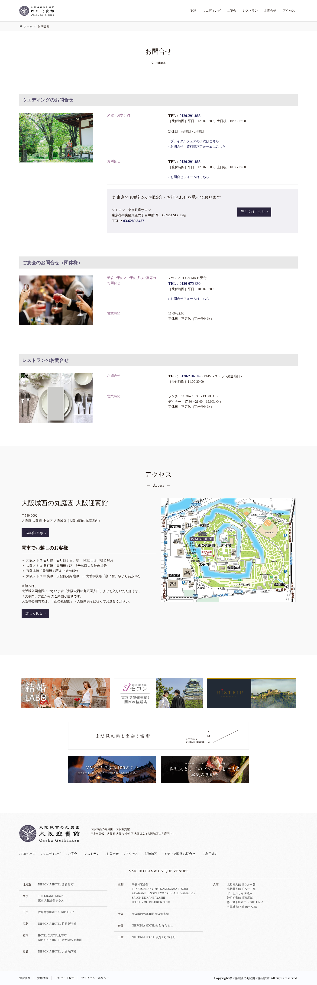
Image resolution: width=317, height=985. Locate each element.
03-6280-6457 (133, 221)
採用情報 (42, 978)
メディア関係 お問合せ (179, 853)
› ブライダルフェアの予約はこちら (193, 141)
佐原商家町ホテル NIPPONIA (56, 912)
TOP (193, 10)
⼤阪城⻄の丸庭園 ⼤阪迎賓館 (150, 914)
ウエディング (212, 10)
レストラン (250, 10)
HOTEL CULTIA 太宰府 (52, 935)
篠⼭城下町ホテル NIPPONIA (245, 902)
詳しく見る (34, 613)
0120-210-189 (190, 376)
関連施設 (150, 853)
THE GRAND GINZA (51, 896)
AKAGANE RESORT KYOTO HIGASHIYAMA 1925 (163, 893)
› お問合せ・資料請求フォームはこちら (197, 146)
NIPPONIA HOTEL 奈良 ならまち (152, 925)
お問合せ (270, 10)
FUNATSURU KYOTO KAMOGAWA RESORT (160, 889)
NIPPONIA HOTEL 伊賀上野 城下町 (154, 937)
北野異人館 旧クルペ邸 (241, 884)
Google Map (34, 533)
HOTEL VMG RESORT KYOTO (151, 902)
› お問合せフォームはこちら (188, 177)
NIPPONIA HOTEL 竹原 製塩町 (57, 923)
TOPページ (27, 853)
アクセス (289, 10)
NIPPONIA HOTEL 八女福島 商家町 (60, 940)
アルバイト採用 (64, 978)
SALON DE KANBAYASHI (148, 897)
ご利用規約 (209, 853)
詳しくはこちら (253, 212)
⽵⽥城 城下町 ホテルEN (242, 906)
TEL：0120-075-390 (184, 283)
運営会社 (24, 978)
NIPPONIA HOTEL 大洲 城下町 (57, 951)
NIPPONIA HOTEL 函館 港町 (56, 884)
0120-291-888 (190, 116)
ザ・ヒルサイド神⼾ (239, 893)
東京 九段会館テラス (51, 900)
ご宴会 (231, 10)
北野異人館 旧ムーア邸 (241, 889)
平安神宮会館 (140, 884)
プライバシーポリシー (95, 978)
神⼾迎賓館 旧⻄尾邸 (240, 897)
